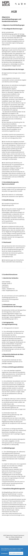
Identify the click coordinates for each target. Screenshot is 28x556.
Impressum (21, 535)
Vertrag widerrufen (14, 539)
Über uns (8, 537)
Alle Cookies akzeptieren (16, 553)
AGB (4, 535)
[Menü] (24, 4)
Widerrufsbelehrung (16, 537)
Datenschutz (9, 535)
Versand (15, 535)
